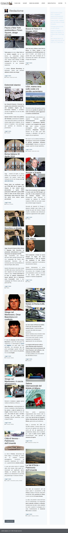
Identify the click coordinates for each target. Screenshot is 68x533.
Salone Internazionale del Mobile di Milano (34, 385)
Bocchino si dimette (13, 228)
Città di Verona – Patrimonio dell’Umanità (12, 440)
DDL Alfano (31, 239)
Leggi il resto (8, 75)
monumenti (12, 480)
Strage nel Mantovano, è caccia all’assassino (14, 381)
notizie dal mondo (13, 77)
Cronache (8, 132)
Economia (29, 360)
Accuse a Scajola (33, 172)
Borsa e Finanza (9, 204)
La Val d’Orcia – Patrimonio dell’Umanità (33, 467)
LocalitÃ (8, 480)
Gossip (25, 3)
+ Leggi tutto (9, 521)
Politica (28, 218)
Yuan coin (17, 3)
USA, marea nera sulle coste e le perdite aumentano (34, 88)
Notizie (60, 3)
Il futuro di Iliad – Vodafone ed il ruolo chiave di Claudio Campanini (57, 22)
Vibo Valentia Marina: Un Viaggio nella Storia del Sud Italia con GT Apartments (57, 40)
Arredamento (30, 442)
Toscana (33, 515)
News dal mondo (34, 3)
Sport (43, 3)
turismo (17, 480)
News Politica (52, 3)
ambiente (29, 151)
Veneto (20, 480)
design (34, 442)
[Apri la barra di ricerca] (65, 3)
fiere (28, 64)
